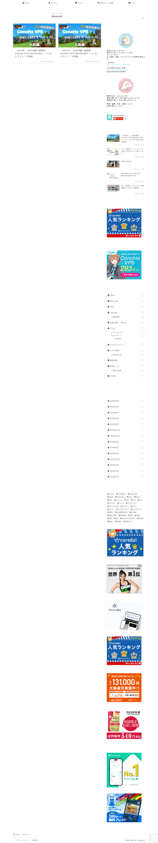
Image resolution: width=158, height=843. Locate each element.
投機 (110, 518)
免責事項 (35, 840)
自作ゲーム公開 (106, 3)
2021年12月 (126, 430)
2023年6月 (126, 413)
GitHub (111, 497)
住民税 (111, 512)
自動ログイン (128, 521)
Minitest (138, 497)
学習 (131, 515)
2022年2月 (126, 424)
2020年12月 (126, 436)
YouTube (126, 313)
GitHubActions (121, 497)
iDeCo (126, 295)
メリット (111, 509)
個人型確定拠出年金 (122, 512)
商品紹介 (119, 338)
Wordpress (128, 355)
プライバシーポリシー (22, 840)
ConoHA (111, 494)
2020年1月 (126, 453)
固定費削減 (123, 515)
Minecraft (126, 301)
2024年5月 (126, 407)
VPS (134, 500)
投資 (117, 518)
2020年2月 (126, 448)
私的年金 (119, 521)
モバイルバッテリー (123, 509)
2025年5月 (126, 401)
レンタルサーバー (137, 509)
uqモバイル (119, 500)
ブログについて (126, 345)
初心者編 (133, 512)
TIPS (126, 307)
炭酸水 (111, 521)
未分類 (126, 376)
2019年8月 (126, 471)
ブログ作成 (126, 350)
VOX (127, 500)
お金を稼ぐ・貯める (126, 322)
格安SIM (141, 518)
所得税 (138, 515)
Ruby (110, 500)
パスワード (125, 506)
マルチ (134, 506)
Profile (54, 3)
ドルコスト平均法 (113, 506)
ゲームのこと (128, 332)
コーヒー (121, 503)
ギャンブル (112, 503)
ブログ (80, 3)
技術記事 (126, 360)
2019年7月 (126, 477)
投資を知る (128, 370)
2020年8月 (126, 442)
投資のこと (126, 366)
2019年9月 (126, 465)
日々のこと (128, 335)
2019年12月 (126, 459)
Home (27, 3)
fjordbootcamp (133, 494)
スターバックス (132, 503)
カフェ (141, 500)
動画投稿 (128, 317)
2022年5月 (126, 418)
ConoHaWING (121, 494)
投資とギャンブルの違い (128, 518)
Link (133, 3)
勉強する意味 (112, 515)
